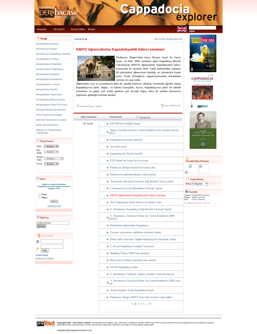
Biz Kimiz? (59, 29)
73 (149, 304)
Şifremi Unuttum (45, 258)
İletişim (91, 29)
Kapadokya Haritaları (49, 74)
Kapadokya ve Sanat (48, 84)
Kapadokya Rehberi (48, 43)
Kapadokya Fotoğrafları (50, 64)
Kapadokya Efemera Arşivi (51, 99)
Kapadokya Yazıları (48, 89)
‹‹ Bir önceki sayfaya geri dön (168, 39)
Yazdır (91, 123)
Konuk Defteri (78, 29)
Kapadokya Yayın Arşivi (50, 94)
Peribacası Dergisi (47, 49)
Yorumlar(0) (116, 117)
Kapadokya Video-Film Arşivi (52, 104)
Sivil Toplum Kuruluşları (50, 115)
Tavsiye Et (146, 117)
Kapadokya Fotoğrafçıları (51, 69)
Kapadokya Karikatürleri (50, 79)
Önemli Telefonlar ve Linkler (52, 120)
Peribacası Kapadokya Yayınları (54, 54)
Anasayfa (41, 29)
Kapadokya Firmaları (48, 59)
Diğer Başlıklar (88, 117)
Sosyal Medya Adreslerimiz (52, 109)
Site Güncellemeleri (48, 125)
